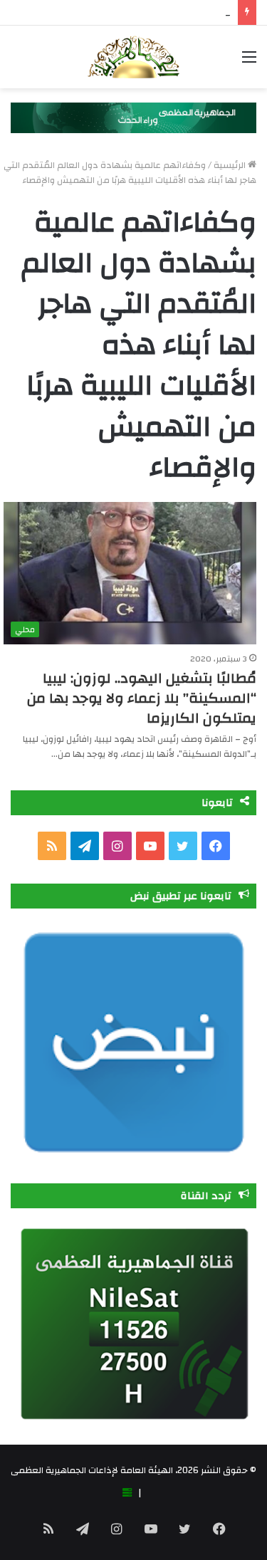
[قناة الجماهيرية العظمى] (133, 57)
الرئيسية (231, 165)
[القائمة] (249, 62)
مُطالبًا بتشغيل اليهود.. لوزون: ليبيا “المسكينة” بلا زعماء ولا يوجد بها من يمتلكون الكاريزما (141, 698)
